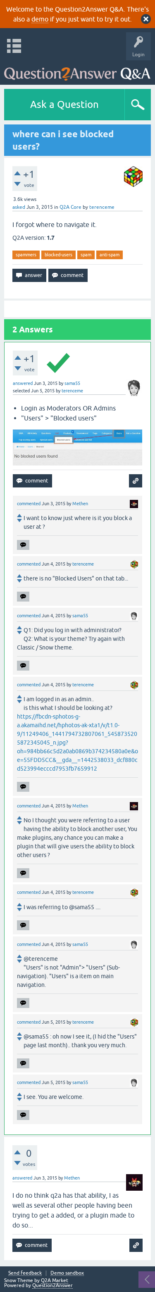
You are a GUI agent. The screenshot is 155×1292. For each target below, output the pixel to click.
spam (86, 254)
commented (29, 503)
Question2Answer (52, 1285)
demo (39, 19)
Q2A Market (54, 1280)
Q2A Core (70, 207)
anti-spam (109, 254)
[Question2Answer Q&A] (77, 70)
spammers (26, 254)
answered (23, 383)
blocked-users (58, 254)
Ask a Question (64, 104)
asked (18, 207)
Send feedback (25, 1273)
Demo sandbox (67, 1273)
